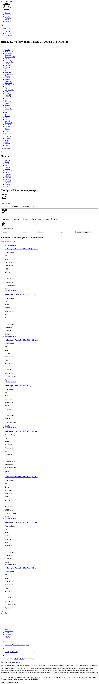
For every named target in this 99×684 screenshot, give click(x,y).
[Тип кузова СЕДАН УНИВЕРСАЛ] (56, 219)
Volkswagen (8, 35)
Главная (7, 13)
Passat (6, 37)
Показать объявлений (83, 232)
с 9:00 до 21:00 (19, 659)
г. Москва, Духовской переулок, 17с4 (17, 645)
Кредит (7, 16)
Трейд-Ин (8, 18)
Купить (7, 289)
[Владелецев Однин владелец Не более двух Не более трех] (39, 219)
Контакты (8, 21)
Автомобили (9, 14)
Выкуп (7, 20)
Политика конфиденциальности (11, 662)
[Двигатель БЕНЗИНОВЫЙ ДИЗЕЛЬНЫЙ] (8, 219)
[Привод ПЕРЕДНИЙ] (28, 219)
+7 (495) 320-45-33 (11, 652)
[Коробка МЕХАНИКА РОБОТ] (18, 219)
